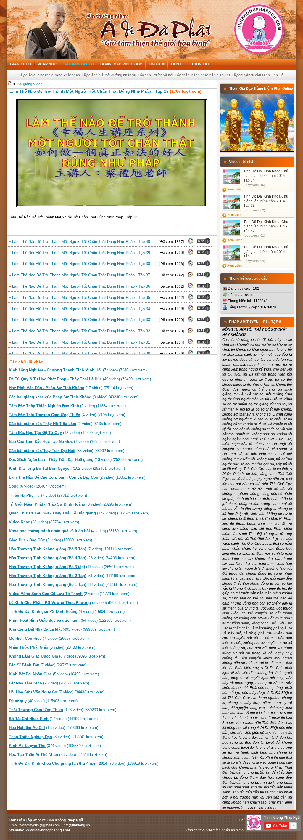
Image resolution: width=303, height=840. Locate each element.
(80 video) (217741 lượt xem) (56, 737)
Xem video (234, 189)
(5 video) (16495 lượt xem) (54, 674)
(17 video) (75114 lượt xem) (71, 388)
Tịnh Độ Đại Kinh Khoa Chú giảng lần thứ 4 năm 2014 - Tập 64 (266, 175)
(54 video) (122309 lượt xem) (70, 620)
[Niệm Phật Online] (257, 150)
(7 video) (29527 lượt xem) (47, 665)
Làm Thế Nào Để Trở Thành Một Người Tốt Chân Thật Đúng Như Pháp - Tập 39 (80, 253)
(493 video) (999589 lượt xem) (62, 629)
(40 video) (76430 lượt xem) (80, 379)
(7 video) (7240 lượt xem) (78, 370)
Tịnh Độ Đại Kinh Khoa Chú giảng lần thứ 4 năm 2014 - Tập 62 (266, 226)
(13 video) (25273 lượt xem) (76, 459)
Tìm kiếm (157, 64)
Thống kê (200, 64)
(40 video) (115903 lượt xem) (43, 701)
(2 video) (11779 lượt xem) (69, 593)
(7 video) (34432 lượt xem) (56, 692)
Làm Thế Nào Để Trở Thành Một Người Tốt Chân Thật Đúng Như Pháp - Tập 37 (80, 275)
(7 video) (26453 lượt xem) (49, 683)
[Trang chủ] (9, 84)
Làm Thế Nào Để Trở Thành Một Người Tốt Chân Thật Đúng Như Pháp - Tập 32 (80, 331)
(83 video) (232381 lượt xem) (73, 584)
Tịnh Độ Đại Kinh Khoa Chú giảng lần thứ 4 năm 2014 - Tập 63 (266, 201)
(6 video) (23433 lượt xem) (52, 647)
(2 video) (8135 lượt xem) (65, 423)
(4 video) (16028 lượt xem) (67, 611)
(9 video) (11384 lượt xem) (67, 406)
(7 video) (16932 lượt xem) (64, 441)
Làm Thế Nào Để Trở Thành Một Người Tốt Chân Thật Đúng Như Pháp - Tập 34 (80, 309)
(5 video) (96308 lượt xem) (73, 602)
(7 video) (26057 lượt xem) (49, 638)
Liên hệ (178, 64)
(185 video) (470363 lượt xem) (53, 727)
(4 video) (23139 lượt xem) (73, 531)
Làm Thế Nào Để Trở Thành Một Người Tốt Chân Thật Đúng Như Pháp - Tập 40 (80, 241)
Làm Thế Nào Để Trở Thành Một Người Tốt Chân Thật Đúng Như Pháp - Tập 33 (80, 320)
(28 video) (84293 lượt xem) (72, 558)
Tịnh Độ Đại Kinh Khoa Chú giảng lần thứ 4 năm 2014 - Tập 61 (266, 251)
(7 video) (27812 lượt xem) (48, 495)
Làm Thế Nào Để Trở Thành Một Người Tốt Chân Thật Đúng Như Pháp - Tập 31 (80, 342)
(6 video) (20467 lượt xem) (37, 486)
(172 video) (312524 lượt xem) (79, 513)
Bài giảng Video (78, 64)
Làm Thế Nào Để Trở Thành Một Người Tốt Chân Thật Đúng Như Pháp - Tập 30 (80, 353)
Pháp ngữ (47, 64)
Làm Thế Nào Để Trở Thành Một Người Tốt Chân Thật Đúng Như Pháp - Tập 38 (80, 264)
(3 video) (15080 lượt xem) (50, 540)
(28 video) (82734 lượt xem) (44, 522)
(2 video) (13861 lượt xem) (77, 477)
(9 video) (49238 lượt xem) (73, 397)
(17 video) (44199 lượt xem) (53, 718)
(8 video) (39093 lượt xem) (57, 656)
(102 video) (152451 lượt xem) (67, 468)
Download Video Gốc (121, 64)
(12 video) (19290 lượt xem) (60, 432)
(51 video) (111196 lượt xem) (72, 575)
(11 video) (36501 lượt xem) (71, 567)
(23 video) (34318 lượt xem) (58, 754)
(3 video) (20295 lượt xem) (70, 504)
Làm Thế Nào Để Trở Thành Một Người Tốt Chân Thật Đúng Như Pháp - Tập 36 (80, 286)
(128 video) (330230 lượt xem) (62, 710)
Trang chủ (20, 64)
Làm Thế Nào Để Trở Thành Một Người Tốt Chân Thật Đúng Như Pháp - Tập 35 (80, 297)
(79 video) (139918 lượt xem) (83, 763)
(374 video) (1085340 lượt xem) (55, 745)
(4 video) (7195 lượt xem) (67, 415)
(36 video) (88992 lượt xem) (66, 450)
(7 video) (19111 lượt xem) (71, 549)
